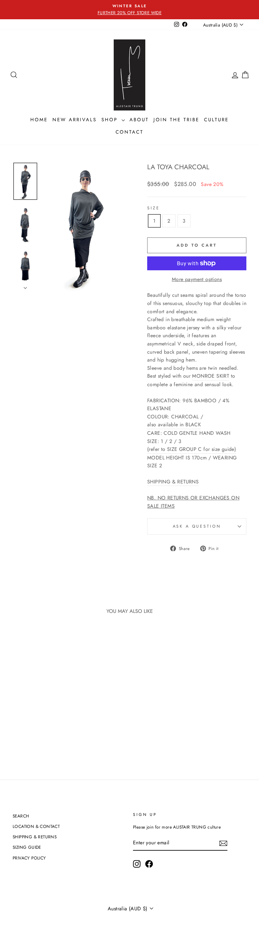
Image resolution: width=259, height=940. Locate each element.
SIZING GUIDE (27, 847)
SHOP (110, 119)
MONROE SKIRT (210, 376)
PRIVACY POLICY (29, 858)
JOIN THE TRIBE (176, 119)
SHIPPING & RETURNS (35, 837)
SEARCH (21, 816)
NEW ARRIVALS (74, 119)
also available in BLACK (174, 424)
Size (153, 208)
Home (39, 119)
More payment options (197, 279)
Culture (216, 119)
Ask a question (197, 526)
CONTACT (129, 132)
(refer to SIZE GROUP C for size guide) (191, 449)
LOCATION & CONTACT (36, 826)
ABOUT (139, 119)
